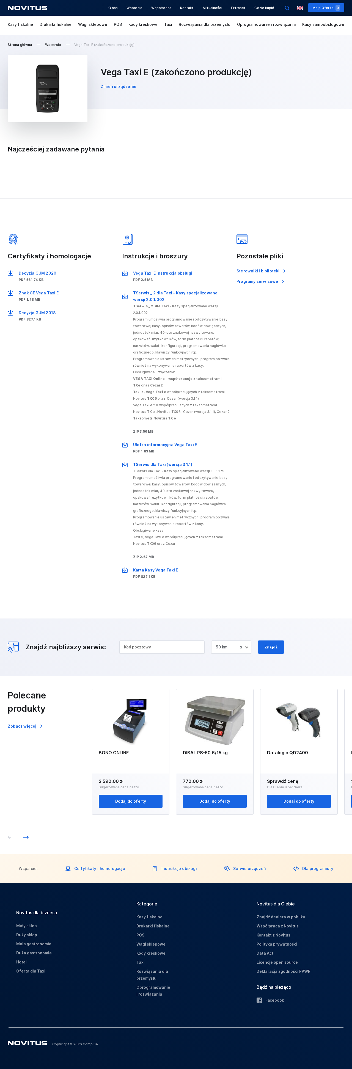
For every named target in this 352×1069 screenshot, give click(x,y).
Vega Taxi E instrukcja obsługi (162, 273)
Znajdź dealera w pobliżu (281, 917)
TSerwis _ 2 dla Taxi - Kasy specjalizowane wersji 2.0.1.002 (175, 296)
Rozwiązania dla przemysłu (204, 24)
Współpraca (161, 8)
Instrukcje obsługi (179, 868)
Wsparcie (134, 8)
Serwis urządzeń (249, 868)
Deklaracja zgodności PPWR (283, 971)
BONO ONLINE (114, 752)
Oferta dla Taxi (30, 971)
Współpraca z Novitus (278, 926)
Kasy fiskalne (20, 24)
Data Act (265, 953)
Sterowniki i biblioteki (258, 271)
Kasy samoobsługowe (323, 24)
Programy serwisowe (257, 281)
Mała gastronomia (33, 943)
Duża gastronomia (34, 953)
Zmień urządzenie (118, 86)
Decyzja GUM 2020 (37, 273)
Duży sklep (26, 934)
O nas (113, 8)
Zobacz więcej (22, 726)
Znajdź (271, 647)
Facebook (274, 1000)
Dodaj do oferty (130, 801)
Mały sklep (26, 925)
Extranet (238, 8)
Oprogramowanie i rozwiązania (266, 24)
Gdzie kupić (264, 8)
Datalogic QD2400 (287, 752)
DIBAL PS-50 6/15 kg (205, 752)
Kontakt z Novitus (273, 935)
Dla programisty (317, 868)
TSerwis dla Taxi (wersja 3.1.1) (162, 464)
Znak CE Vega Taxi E (39, 293)
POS (118, 24)
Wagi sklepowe (92, 24)
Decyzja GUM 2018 (37, 312)
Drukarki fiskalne (56, 24)
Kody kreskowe (143, 24)
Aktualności (212, 8)
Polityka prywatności (277, 944)
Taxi (168, 24)
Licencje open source (277, 962)
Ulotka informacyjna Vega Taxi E (165, 444)
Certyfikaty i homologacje (99, 868)
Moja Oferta (325, 8)
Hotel (21, 962)
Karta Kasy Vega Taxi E (155, 570)
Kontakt (187, 8)
